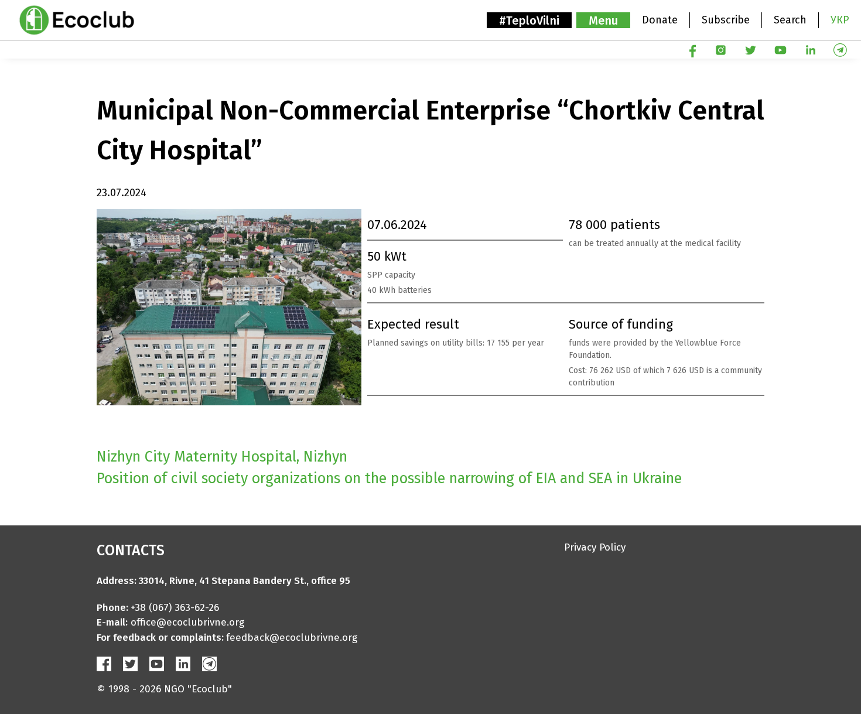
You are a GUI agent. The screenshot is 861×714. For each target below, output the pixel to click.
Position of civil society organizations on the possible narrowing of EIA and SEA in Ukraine (389, 478)
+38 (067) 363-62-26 (175, 608)
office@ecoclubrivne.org (187, 622)
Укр (840, 19)
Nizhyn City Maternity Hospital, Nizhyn (222, 457)
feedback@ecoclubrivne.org (291, 637)
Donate (660, 19)
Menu (603, 20)
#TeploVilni (529, 20)
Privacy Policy (595, 547)
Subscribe (726, 19)
